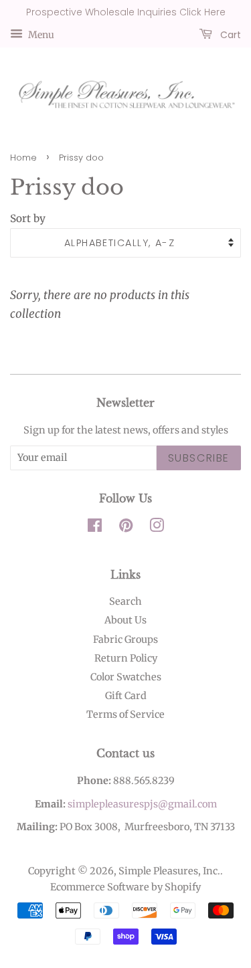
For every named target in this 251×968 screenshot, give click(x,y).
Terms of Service (125, 714)
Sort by (28, 218)
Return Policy (125, 658)
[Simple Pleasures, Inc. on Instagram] (156, 528)
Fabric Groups (125, 640)
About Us (125, 620)
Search (125, 601)
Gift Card (126, 696)
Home (23, 157)
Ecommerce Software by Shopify (125, 887)
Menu (40, 34)
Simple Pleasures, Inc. (169, 871)
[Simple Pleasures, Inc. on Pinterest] (125, 528)
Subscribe (199, 458)
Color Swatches (125, 677)
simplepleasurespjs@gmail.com (142, 804)
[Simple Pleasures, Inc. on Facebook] (94, 528)
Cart (229, 34)
